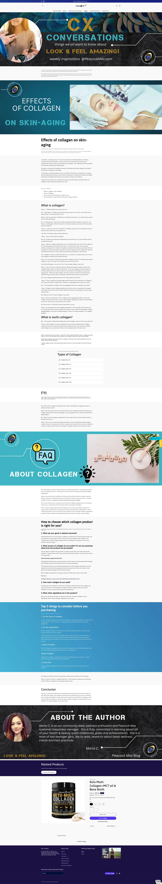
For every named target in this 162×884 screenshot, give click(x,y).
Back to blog (82, 841)
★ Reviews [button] (160, 443)
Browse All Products (48, 772)
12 (103, 804)
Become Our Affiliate (66, 865)
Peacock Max (47, 881)
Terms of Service (65, 858)
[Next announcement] (96, 1)
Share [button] (92, 826)
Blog (83, 851)
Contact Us (64, 856)
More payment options (103, 821)
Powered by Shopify (54, 881)
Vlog (83, 854)
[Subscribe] (63, 873)
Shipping (92, 795)
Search (63, 851)
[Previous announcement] (65, 1)
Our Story (63, 854)
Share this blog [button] (61, 835)
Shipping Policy (65, 860)
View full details (111, 826)
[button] (42, 5)
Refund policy (64, 863)
